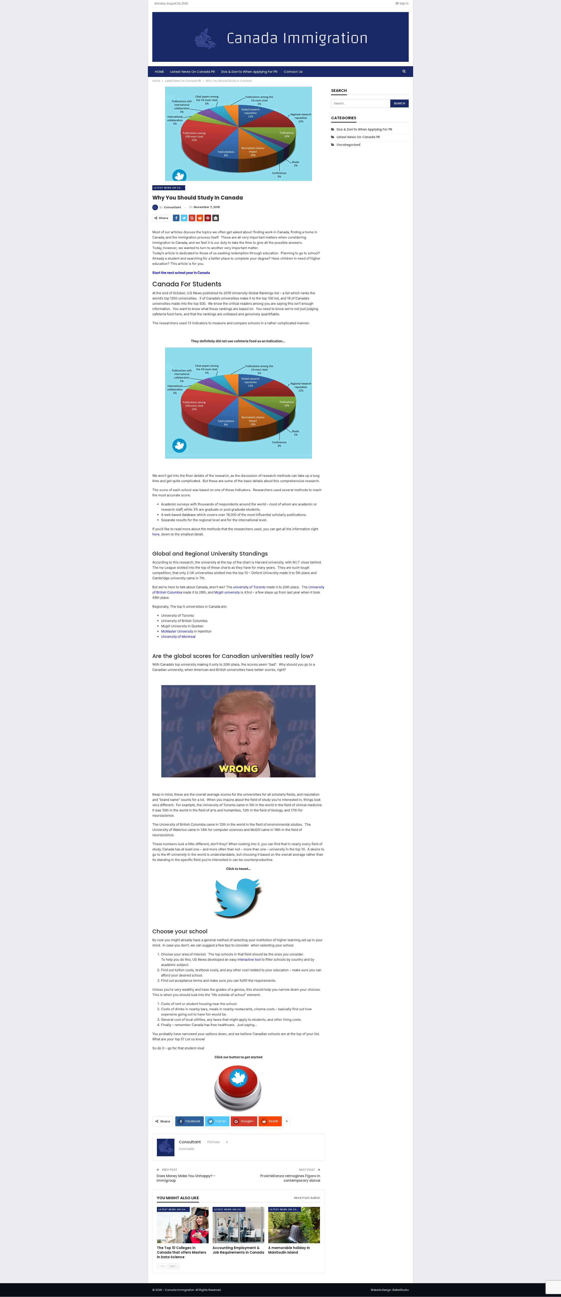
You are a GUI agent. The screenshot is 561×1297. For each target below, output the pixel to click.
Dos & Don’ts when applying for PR (249, 71)
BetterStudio (400, 1290)
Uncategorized (348, 145)
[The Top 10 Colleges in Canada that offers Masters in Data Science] (183, 1225)
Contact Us (293, 71)
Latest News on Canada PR (192, 71)
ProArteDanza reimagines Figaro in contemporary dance (290, 1178)
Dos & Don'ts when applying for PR (364, 129)
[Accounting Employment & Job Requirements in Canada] (238, 1225)
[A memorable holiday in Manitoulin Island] (294, 1225)
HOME (159, 71)
